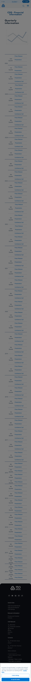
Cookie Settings (15, 675)
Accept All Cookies (15, 679)
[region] (15, 672)
